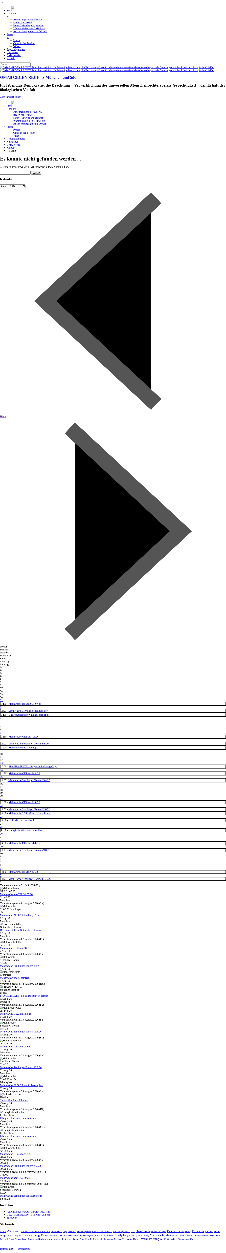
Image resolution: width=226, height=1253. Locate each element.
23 (1, 816)
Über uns (11, 108)
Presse (10, 126)
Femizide (28, 1235)
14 (1, 770)
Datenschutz (6, 1248)
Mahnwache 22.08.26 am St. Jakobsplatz (30, 813)
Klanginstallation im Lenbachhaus (26, 830)
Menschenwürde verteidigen (23, 747)
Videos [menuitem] (17, 46)
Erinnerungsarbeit (202, 1231)
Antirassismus (27, 1231)
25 (1, 826)
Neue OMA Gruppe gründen (28, 117)
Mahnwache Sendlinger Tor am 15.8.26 (29, 780)
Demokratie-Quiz (158, 1231)
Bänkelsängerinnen (121, 1231)
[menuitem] (12, 10)
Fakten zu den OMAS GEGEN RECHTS (29, 1211)
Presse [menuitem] (10, 36)
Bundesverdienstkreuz (102, 1231)
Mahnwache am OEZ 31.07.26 (25, 703)
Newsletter (12, 141)
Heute (3, 416)
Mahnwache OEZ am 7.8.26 (24, 736)
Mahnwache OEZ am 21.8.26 (24, 802)
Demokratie (143, 1231)
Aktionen (14, 1231)
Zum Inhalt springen (10, 96)
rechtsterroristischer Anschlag (74, 1239)
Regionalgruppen (16, 138)
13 (1, 763)
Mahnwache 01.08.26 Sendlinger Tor (27, 710)
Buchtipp (72, 1231)
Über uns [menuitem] (11, 15)
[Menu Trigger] (1, 2)
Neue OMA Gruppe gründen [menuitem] (28, 25)
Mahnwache (157, 1235)
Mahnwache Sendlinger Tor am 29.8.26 (29, 850)
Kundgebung (122, 1235)
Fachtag (15, 1235)
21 (1, 798)
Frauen (44, 1235)
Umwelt (136, 1239)
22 (1, 805)
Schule (100, 1239)
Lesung (145, 1235)
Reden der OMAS (22, 114)
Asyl (65, 1231)
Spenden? (12, 1217)
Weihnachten (171, 1239)
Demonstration (175, 1231)
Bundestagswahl (84, 1231)
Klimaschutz (100, 1235)
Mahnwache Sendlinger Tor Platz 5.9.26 (29, 878)
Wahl (162, 1239)
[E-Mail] (5, 1243)
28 (1, 839)
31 (1, 700)
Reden (93, 1239)
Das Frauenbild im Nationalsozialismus (29, 714)
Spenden (117, 1239)
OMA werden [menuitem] (14, 55)
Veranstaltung (150, 1239)
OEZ (218, 1235)
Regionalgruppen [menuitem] (16, 49)
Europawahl (5, 1235)
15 (1, 776)
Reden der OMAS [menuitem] (22, 22)
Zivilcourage (183, 1239)
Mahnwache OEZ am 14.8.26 (24, 773)
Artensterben (56, 1231)
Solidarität (108, 1239)
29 (1, 846)
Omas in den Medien (24, 132)
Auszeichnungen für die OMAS (30, 123)
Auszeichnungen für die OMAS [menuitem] (30, 31)
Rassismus (33, 1239)
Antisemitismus (42, 1231)
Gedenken (53, 1235)
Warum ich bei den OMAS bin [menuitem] (29, 28)
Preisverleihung (7, 1239)
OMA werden (14, 144)
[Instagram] (1, 1243)
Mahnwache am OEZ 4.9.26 (24, 871)
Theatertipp (127, 1239)
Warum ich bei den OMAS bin (29, 120)
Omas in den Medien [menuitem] (24, 43)
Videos (17, 135)
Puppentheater (21, 1239)
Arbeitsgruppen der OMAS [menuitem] (27, 19)
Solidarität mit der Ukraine (22, 820)
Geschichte (64, 1235)
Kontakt (11, 147)
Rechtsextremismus (48, 1239)
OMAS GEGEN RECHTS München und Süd (38, 77)
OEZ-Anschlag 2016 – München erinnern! (29, 1214)
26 (1, 833)
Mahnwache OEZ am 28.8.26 (24, 843)
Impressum (24, 1248)
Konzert (110, 1235)
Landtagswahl (135, 1235)
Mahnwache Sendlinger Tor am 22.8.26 (29, 809)
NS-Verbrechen (209, 1235)
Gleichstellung (76, 1235)
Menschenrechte (173, 1235)
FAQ (21, 1235)
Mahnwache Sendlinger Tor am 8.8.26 (28, 743)
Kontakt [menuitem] (11, 58)
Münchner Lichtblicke (191, 1235)
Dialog (188, 1231)
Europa (217, 1231)
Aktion (3, 1231)
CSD (133, 1231)
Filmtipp (37, 1235)
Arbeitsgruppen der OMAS (27, 111)
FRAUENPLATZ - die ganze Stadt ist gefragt (33, 766)
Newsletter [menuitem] (12, 52)
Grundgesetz (88, 1235)
